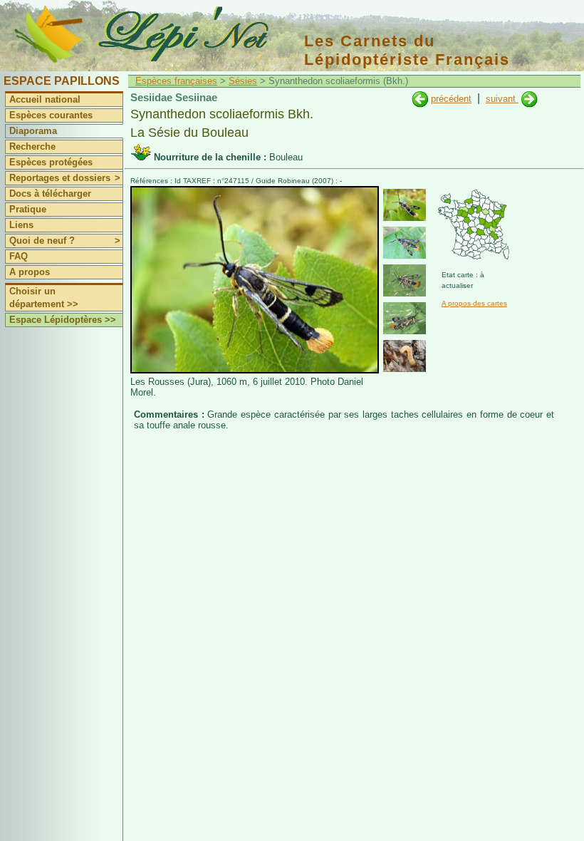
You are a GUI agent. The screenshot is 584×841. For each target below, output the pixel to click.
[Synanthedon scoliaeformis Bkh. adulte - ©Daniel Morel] (404, 204)
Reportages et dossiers (64, 177)
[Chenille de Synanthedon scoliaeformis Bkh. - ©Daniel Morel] (404, 356)
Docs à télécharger (50, 193)
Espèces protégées (51, 162)
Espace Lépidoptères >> (62, 319)
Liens (21, 225)
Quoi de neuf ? (64, 240)
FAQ (18, 256)
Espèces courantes (51, 115)
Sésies (243, 81)
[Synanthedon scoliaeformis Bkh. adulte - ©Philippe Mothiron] (404, 242)
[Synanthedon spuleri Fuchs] (420, 98)
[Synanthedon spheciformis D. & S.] (529, 98)
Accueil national (44, 99)
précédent (451, 98)
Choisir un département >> (43, 297)
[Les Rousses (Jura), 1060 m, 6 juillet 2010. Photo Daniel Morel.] (254, 370)
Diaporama (33, 130)
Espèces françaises (176, 81)
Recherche (32, 146)
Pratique (27, 209)
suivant (502, 98)
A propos (29, 272)
